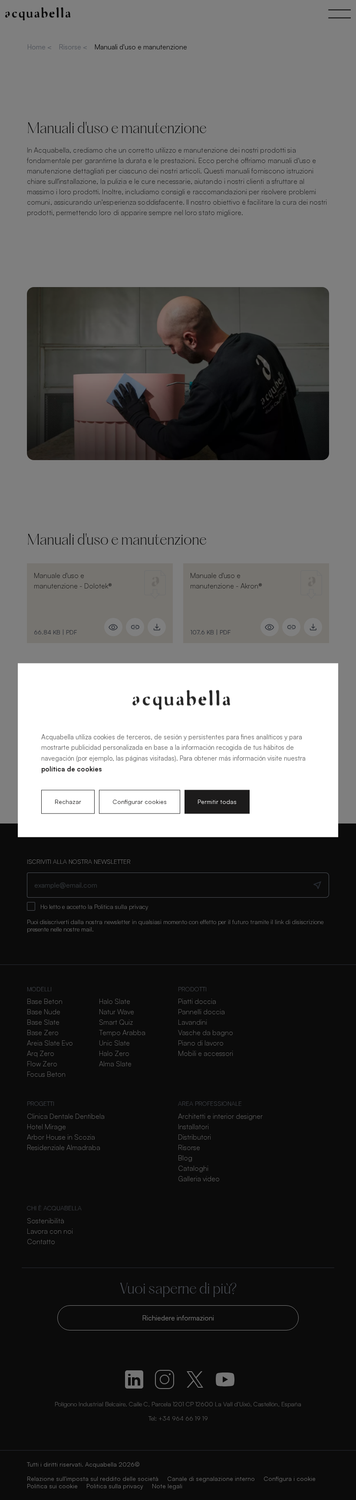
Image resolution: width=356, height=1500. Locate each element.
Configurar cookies (139, 801)
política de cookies (71, 769)
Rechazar (68, 801)
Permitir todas (217, 801)
